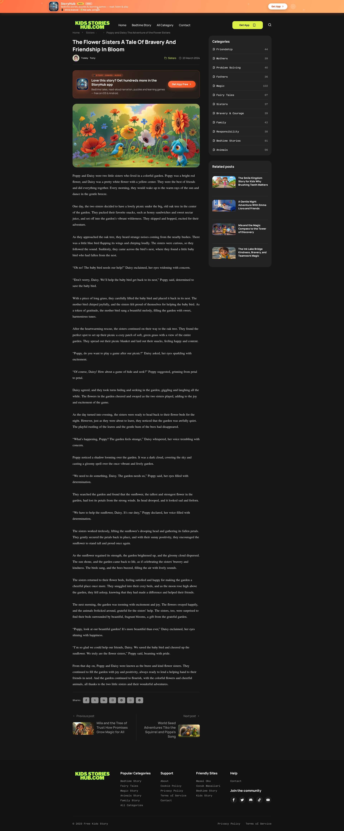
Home (122, 25)
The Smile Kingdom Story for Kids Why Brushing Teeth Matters (253, 181)
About (165, 781)
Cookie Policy (171, 785)
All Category (165, 25)
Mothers (222, 58)
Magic (220, 85)
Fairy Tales (225, 95)
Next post (170, 726)
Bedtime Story (141, 25)
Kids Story (204, 795)
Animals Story (130, 795)
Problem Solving (228, 67)
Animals (222, 149)
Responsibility (227, 131)
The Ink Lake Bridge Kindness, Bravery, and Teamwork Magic (252, 252)
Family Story (130, 800)
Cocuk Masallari (208, 785)
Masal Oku (203, 781)
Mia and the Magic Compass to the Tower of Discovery (252, 228)
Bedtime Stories (228, 140)
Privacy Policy (172, 790)
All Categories (131, 805)
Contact (184, 25)
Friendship (224, 49)
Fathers (222, 76)
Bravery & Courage (230, 113)
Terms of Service (173, 795)
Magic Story (129, 790)
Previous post (102, 724)
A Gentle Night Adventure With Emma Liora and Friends (252, 205)
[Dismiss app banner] (293, 6)
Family (221, 122)
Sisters (90, 33)
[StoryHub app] (53, 6)
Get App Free (180, 84)
